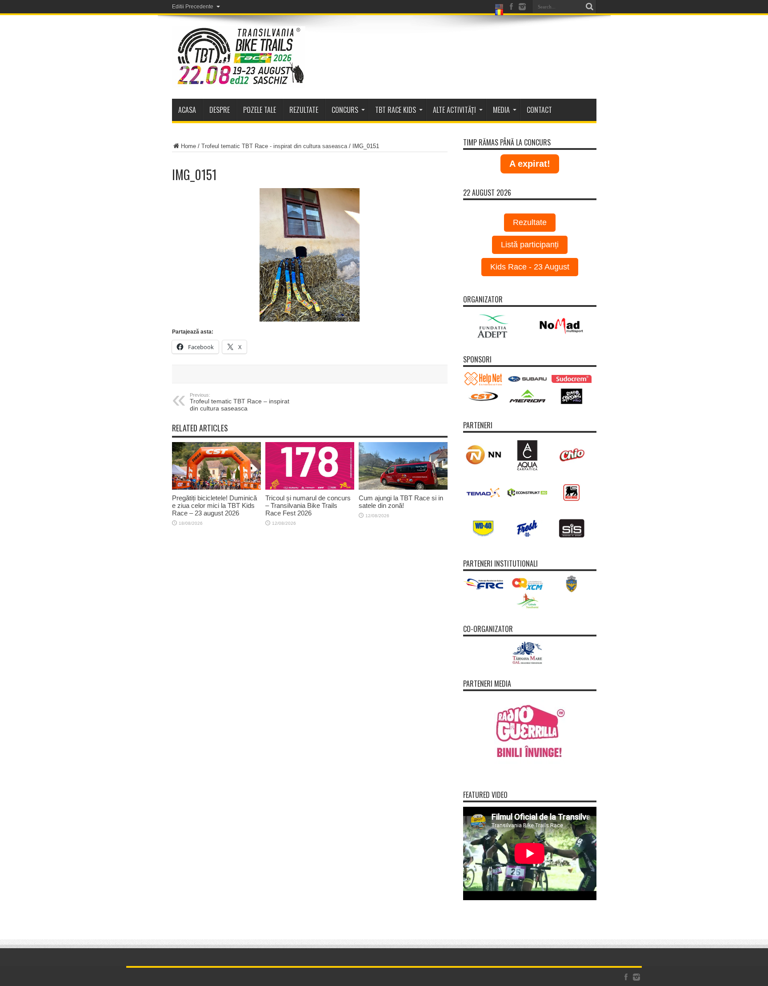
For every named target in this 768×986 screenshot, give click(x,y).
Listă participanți (530, 244)
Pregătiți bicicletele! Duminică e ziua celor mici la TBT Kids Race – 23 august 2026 (214, 505)
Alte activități (454, 110)
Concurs (345, 110)
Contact (539, 110)
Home (188, 146)
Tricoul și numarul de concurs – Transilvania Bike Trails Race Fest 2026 (308, 505)
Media (501, 110)
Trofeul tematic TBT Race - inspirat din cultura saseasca (274, 146)
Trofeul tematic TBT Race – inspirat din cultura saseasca (239, 402)
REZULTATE (303, 110)
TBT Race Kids (395, 110)
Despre (219, 110)
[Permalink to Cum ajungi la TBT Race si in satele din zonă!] (403, 466)
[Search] (589, 6)
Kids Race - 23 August (529, 266)
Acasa (187, 110)
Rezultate (530, 222)
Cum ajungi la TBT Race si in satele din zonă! (401, 501)
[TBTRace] (238, 57)
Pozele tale (259, 110)
